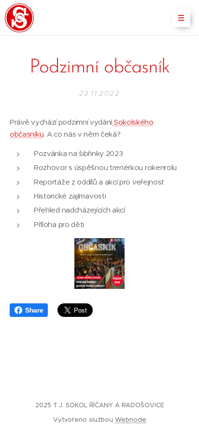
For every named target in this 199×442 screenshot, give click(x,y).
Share (34, 310)
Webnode (130, 419)
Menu (181, 18)
